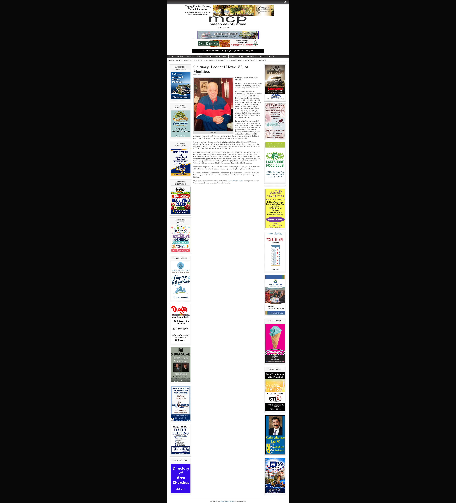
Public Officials (190, 60)
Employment (249, 60)
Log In (284, 2)
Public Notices (236, 60)
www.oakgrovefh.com (235, 181)
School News (223, 60)
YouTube (209, 56)
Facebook (180, 56)
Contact (240, 56)
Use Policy (250, 56)
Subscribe (271, 56)
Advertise (260, 56)
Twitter (199, 56)
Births (171, 60)
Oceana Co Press (221, 56)
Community (261, 60)
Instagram (190, 56)
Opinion (212, 60)
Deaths (179, 60)
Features (203, 60)
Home (171, 56)
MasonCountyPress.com (227, 501)
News (232, 56)
